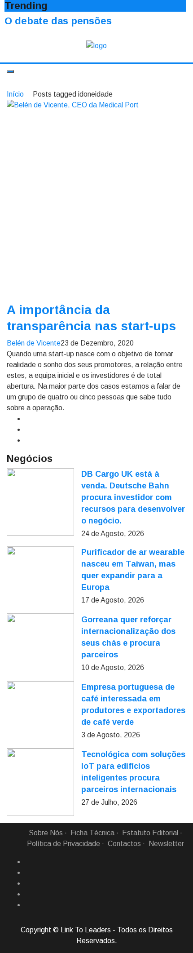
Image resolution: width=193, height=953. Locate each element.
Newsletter (166, 843)
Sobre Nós (46, 833)
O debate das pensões (58, 21)
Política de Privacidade (63, 843)
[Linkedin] (28, 872)
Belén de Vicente (34, 343)
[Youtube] (28, 905)
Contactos (124, 843)
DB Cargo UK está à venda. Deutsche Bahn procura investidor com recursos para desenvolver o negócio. (133, 497)
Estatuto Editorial (150, 833)
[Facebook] (28, 861)
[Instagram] (28, 894)
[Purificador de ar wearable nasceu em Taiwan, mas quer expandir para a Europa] (40, 580)
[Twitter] (28, 883)
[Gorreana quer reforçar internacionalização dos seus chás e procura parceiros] (40, 647)
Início (15, 94)
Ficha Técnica (92, 833)
